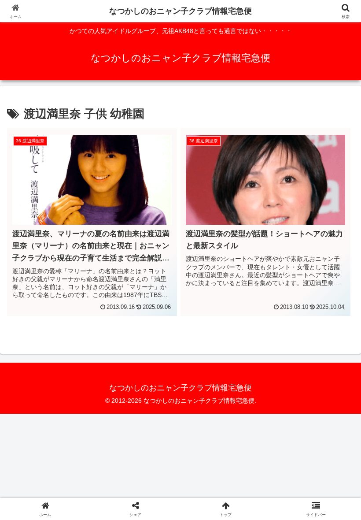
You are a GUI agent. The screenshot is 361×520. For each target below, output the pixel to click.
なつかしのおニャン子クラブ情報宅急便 (180, 11)
